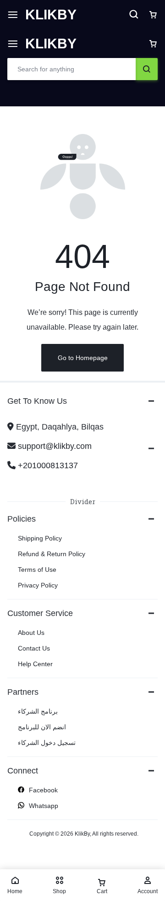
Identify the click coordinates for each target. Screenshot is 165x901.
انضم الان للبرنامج (42, 727)
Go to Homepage (83, 357)
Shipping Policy (40, 538)
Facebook (43, 790)
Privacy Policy (38, 585)
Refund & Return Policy (51, 554)
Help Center (35, 664)
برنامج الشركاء (38, 711)
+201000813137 (48, 465)
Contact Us (34, 648)
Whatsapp (43, 805)
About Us (31, 632)
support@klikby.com (55, 446)
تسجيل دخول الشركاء (47, 742)
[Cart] (153, 44)
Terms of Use (37, 569)
